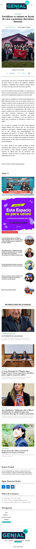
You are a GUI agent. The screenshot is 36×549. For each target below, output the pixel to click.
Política (4, 369)
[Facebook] (3, 487)
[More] (29, 73)
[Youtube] (12, 487)
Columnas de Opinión (8, 333)
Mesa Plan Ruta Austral (9, 290)
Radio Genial (11, 27)
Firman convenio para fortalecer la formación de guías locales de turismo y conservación (12, 277)
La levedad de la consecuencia (12, 336)
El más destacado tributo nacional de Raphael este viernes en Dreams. (12, 265)
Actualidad (18, 14)
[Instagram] (8, 487)
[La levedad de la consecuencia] (18, 320)
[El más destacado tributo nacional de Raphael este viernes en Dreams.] (29, 265)
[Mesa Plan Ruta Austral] (29, 290)
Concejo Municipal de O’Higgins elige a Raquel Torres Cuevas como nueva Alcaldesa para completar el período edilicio (12, 240)
